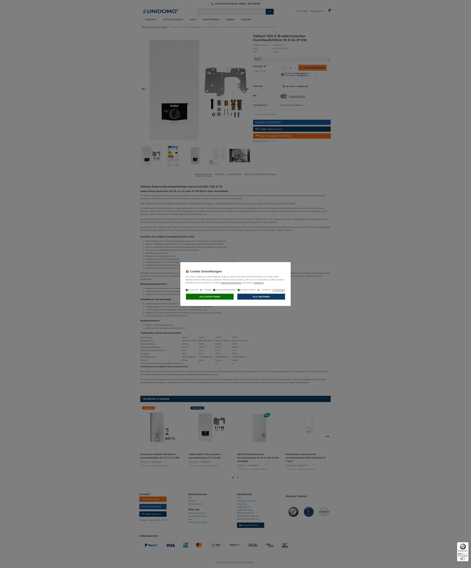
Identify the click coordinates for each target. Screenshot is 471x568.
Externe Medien (249, 290)
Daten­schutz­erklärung (231, 283)
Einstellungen (279, 290)
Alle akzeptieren (209, 297)
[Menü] (467, 543)
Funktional (266, 290)
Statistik (207, 290)
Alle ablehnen (261, 297)
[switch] (462, 558)
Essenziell (194, 290)
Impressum (258, 283)
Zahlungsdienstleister (226, 290)
